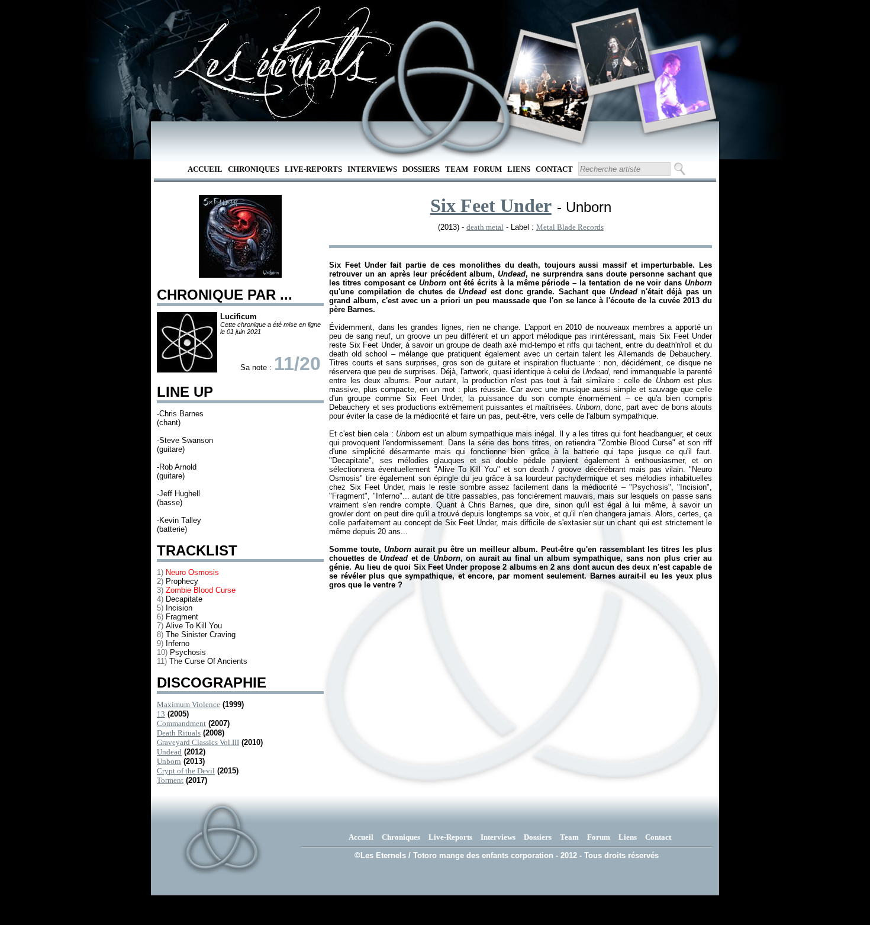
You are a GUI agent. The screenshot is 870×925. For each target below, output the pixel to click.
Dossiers (421, 169)
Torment (170, 780)
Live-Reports (313, 169)
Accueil (205, 169)
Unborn (169, 761)
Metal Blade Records (570, 227)
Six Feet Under (491, 205)
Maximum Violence (188, 704)
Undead (169, 751)
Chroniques (253, 169)
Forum (487, 169)
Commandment (181, 723)
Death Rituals (179, 732)
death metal (485, 227)
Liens (518, 169)
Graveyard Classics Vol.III (198, 742)
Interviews (372, 169)
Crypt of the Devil (186, 770)
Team (456, 169)
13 (161, 713)
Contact (554, 169)
